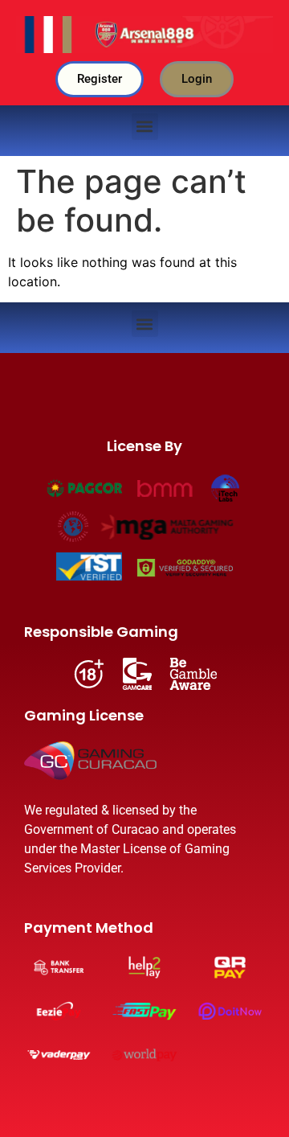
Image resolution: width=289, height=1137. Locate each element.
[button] (145, 126)
